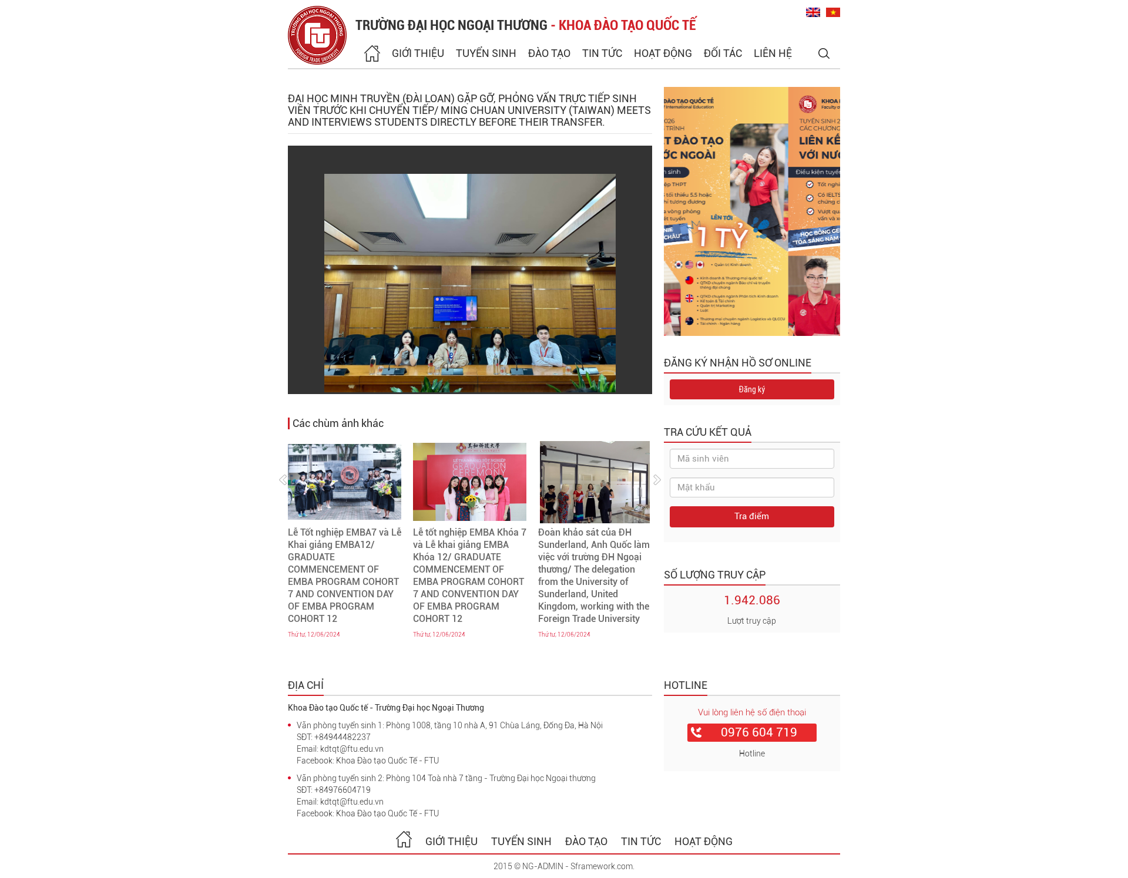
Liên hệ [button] (773, 53)
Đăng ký (751, 389)
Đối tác (723, 53)
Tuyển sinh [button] (486, 53)
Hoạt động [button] (663, 53)
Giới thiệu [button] (418, 53)
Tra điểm (751, 516)
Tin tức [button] (602, 53)
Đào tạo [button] (549, 53)
